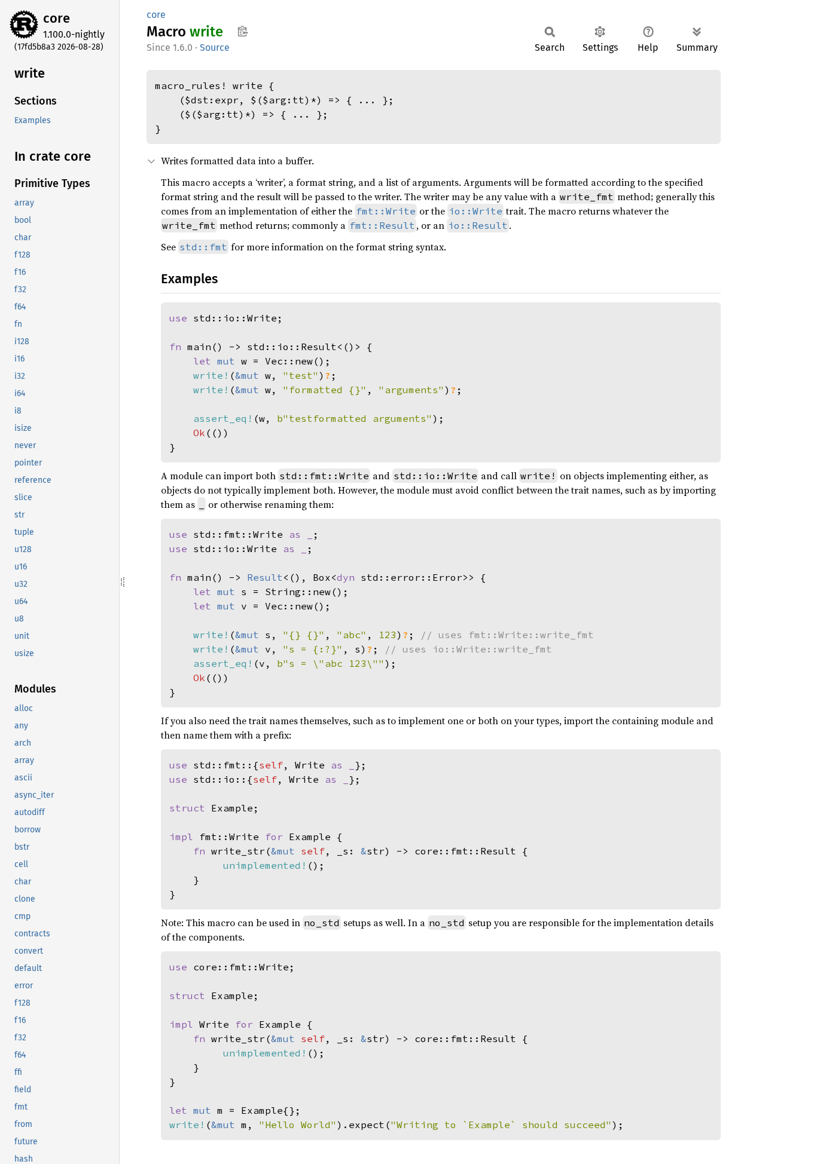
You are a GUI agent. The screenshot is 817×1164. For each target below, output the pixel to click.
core (56, 18)
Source (215, 47)
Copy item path (242, 31)
